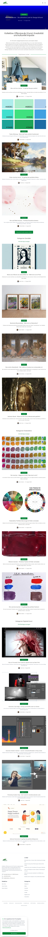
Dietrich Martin (4, 888)
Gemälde (24, 272)
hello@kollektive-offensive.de (9, 878)
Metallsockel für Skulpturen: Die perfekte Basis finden (34, 876)
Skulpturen (26, 883)
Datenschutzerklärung (6, 927)
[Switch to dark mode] (43, 3)
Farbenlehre (24, 14)
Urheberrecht (11, 903)
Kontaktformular (26, 903)
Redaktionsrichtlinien (40, 903)
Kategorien (27, 881)
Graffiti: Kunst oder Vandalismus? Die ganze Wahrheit (34, 867)
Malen (25, 886)
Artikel (26, 857)
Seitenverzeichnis (24, 905)
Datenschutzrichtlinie (18, 903)
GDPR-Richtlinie (33, 903)
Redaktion (4, 881)
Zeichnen (26, 890)
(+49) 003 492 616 (6, 876)
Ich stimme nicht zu (14, 930)
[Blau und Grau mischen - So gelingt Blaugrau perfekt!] (24, 73)
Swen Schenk (4, 886)
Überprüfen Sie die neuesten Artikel (24, 232)
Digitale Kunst (24, 659)
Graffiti (25, 892)
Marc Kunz (4, 883)
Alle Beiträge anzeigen (24, 241)
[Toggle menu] (45, 2)
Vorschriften (6, 903)
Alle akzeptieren (14, 933)
